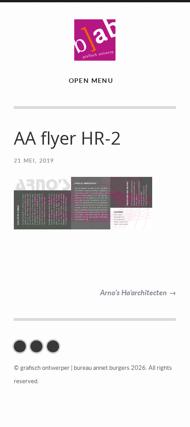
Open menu (91, 80)
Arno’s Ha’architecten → (138, 292)
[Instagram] (38, 346)
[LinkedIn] (55, 346)
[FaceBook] (22, 346)
